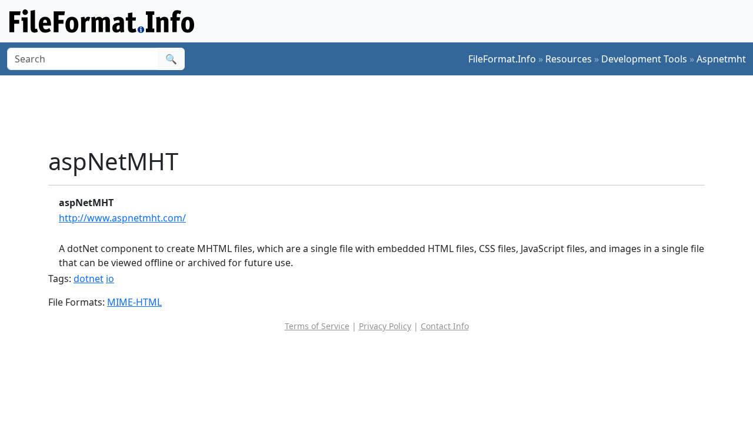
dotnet (89, 278)
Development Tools (644, 58)
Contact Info (445, 326)
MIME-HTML (134, 302)
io (110, 278)
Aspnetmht (721, 58)
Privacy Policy (385, 326)
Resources (568, 58)
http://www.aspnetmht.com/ (122, 217)
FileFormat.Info (502, 58)
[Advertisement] (383, 111)
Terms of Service (317, 326)
